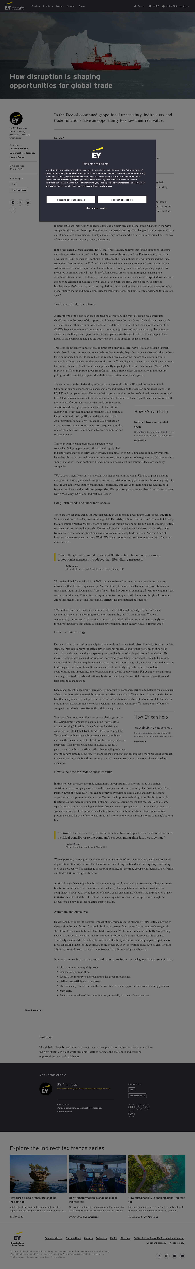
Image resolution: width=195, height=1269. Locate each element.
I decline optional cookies (71, 199)
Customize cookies (96, 207)
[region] (97, 181)
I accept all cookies (122, 199)
